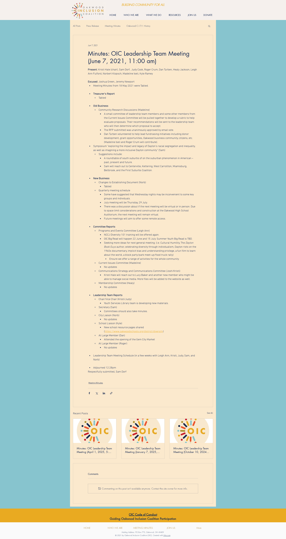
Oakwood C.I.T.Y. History (138, 25)
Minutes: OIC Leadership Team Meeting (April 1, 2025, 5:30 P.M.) (94, 450)
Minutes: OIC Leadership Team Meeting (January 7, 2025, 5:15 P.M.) (142, 450)
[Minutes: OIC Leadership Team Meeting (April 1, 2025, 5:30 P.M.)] (94, 431)
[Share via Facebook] (89, 393)
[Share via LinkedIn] (103, 393)
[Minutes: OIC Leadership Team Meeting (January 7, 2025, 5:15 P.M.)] (143, 431)
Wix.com (166, 535)
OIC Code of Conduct (143, 514)
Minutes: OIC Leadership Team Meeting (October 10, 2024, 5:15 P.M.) (191, 450)
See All (210, 413)
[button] (209, 26)
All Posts (76, 25)
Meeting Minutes (113, 25)
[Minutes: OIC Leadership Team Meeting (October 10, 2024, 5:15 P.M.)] (191, 431)
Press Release (92, 25)
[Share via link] (111, 393)
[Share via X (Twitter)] (96, 393)
